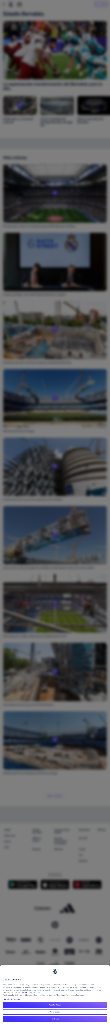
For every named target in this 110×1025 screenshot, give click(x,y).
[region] (55, 995)
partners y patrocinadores (30, 992)
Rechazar (55, 1019)
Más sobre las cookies (11, 999)
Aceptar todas (55, 1005)
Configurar (55, 1012)
